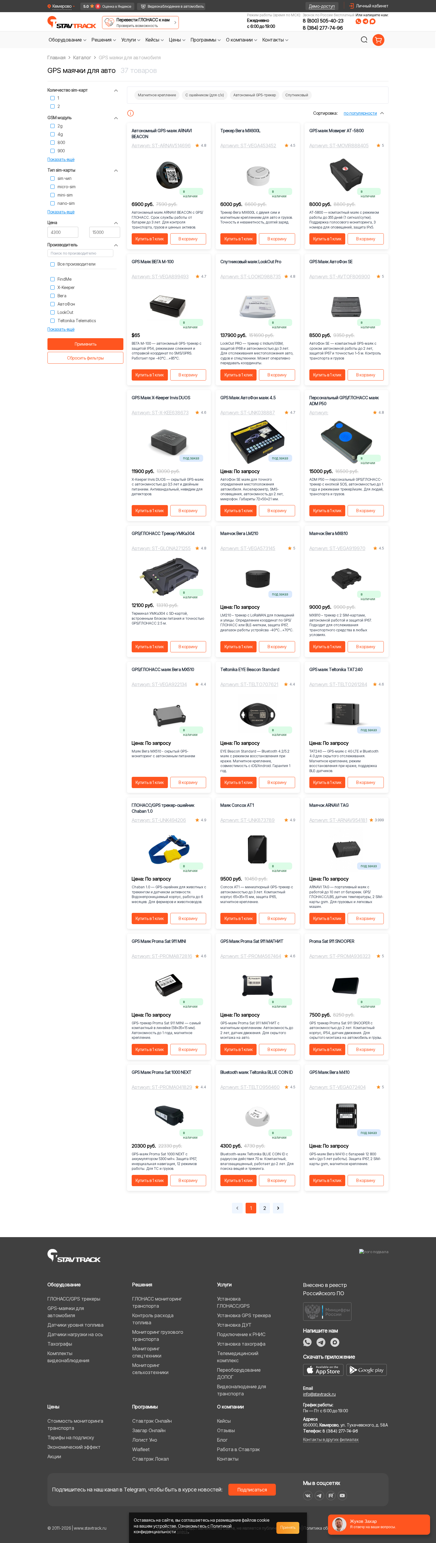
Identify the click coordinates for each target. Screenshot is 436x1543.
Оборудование (64, 1285)
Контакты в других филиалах (331, 1439)
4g (60, 134)
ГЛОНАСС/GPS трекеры (73, 1299)
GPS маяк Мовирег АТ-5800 (336, 130)
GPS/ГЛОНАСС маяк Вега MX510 (163, 669)
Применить (85, 343)
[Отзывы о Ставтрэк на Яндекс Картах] (104, 6)
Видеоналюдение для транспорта (241, 1390)
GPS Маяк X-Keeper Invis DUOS (161, 397)
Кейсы (224, 1421)
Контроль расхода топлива (153, 1318)
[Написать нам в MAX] (372, 21)
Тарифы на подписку (70, 1437)
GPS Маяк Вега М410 (329, 1072)
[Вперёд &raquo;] (278, 1208)
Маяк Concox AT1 (237, 805)
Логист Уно (144, 1440)
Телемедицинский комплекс (237, 1356)
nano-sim (66, 203)
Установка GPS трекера (244, 1315)
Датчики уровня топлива (75, 1325)
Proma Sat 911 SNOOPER (331, 941)
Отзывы (226, 1430)
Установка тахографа (241, 1344)
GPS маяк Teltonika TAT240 (335, 669)
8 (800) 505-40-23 (323, 21)
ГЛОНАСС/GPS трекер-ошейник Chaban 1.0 (163, 808)
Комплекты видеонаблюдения (68, 1356)
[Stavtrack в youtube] (342, 1495)
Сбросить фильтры (85, 357)
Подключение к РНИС (241, 1334)
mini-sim (65, 194)
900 (61, 150)
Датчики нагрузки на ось (75, 1334)
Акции (54, 1456)
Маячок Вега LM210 (239, 533)
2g (60, 125)
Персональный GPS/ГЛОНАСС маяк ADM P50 (344, 400)
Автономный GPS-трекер (254, 95)
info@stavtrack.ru (319, 1394)
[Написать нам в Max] (334, 1342)
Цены (53, 1407)
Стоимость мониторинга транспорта (75, 1424)
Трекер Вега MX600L (240, 130)
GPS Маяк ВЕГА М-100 (153, 261)
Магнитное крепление (157, 95)
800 (61, 142)
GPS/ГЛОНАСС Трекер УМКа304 (163, 533)
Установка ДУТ (234, 1325)
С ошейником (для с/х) (204, 95)
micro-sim (67, 186)
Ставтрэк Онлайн (152, 1421)
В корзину (188, 238)
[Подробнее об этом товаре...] (130, 113)
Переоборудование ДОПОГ (239, 1373)
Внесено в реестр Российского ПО (325, 1289)
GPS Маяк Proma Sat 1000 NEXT (162, 1072)
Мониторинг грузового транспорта (157, 1335)
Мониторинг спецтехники (146, 1352)
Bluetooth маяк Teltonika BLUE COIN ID (256, 1072)
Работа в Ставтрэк (238, 1449)
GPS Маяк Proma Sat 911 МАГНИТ (252, 941)
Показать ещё (60, 159)
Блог (222, 1440)
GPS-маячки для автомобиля (65, 1311)
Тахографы (59, 1344)
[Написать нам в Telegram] (365, 21)
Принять (288, 1527)
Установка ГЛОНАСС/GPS (233, 1302)
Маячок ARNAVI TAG (329, 805)
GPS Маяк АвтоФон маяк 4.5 (248, 397)
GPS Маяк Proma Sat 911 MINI (159, 941)
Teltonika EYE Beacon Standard (249, 669)
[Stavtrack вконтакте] (308, 1495)
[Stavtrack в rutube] (331, 1495)
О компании (230, 1407)
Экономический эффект (74, 1447)
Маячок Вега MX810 (328, 533)
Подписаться (252, 1490)
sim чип (64, 178)
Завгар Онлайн (149, 1430)
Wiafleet (140, 1449)
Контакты (227, 1459)
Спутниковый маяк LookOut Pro (250, 261)
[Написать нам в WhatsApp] (358, 21)
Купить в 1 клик (150, 238)
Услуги (224, 1285)
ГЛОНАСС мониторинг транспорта (157, 1302)
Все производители (77, 263)
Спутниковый (296, 95)
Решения (142, 1285)
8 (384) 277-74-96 (323, 28)
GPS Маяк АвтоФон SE (331, 261)
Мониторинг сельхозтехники (150, 1368)
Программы (145, 1407)
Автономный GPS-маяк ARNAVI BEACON (162, 133)
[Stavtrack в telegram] (319, 1495)
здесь (182, 1531)
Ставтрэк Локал (150, 1459)
